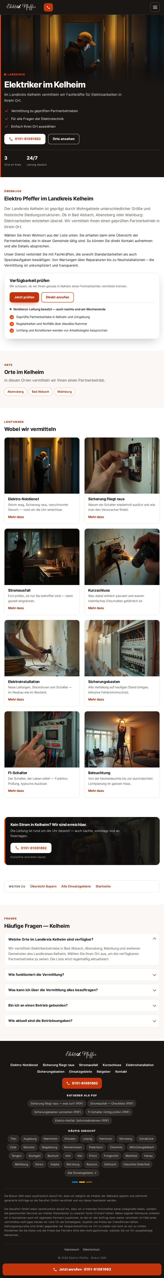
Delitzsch (110, 1164)
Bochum (53, 1155)
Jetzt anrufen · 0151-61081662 (85, 1269)
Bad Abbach (40, 391)
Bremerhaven (73, 1147)
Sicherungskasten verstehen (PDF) (57, 1112)
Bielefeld (131, 1155)
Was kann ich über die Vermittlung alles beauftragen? (53, 990)
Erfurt (93, 1155)
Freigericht (111, 1155)
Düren (39, 1164)
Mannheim (50, 1138)
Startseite (103, 886)
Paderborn (96, 1147)
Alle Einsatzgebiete (76, 886)
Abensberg (15, 391)
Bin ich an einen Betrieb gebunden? (38, 1005)
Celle (13, 1147)
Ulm (67, 1155)
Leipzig (87, 1138)
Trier (13, 1138)
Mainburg (64, 391)
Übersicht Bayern (43, 886)
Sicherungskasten (50, 1072)
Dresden (70, 1138)
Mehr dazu (16, 517)
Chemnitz (116, 1147)
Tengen (17, 1155)
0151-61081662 (28, 139)
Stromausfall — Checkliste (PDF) (111, 1103)
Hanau (148, 1155)
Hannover (105, 1138)
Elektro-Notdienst (24, 1065)
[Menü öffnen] (155, 7)
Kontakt (121, 1072)
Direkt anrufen (57, 297)
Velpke (54, 1164)
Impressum (71, 1249)
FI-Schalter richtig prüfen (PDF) (109, 1112)
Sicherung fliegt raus (58, 1065)
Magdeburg (49, 1147)
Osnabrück (146, 1138)
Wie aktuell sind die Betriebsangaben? (40, 1020)
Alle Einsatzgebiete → (82, 1172)
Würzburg (72, 1164)
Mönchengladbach (142, 1147)
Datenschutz (91, 1249)
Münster (29, 1147)
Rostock (91, 1164)
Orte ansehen (64, 139)
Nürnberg (125, 1138)
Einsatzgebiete (80, 1072)
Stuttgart (35, 1155)
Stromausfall (88, 1065)
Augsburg (30, 1138)
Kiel (80, 1155)
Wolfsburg (21, 1164)
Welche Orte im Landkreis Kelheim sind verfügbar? (50, 939)
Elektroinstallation (140, 1065)
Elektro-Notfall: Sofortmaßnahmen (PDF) (82, 1120)
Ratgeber (104, 1072)
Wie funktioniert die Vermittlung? (36, 974)
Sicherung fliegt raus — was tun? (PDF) (57, 1103)
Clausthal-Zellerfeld (136, 1164)
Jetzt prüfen (24, 297)
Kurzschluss (112, 1065)
